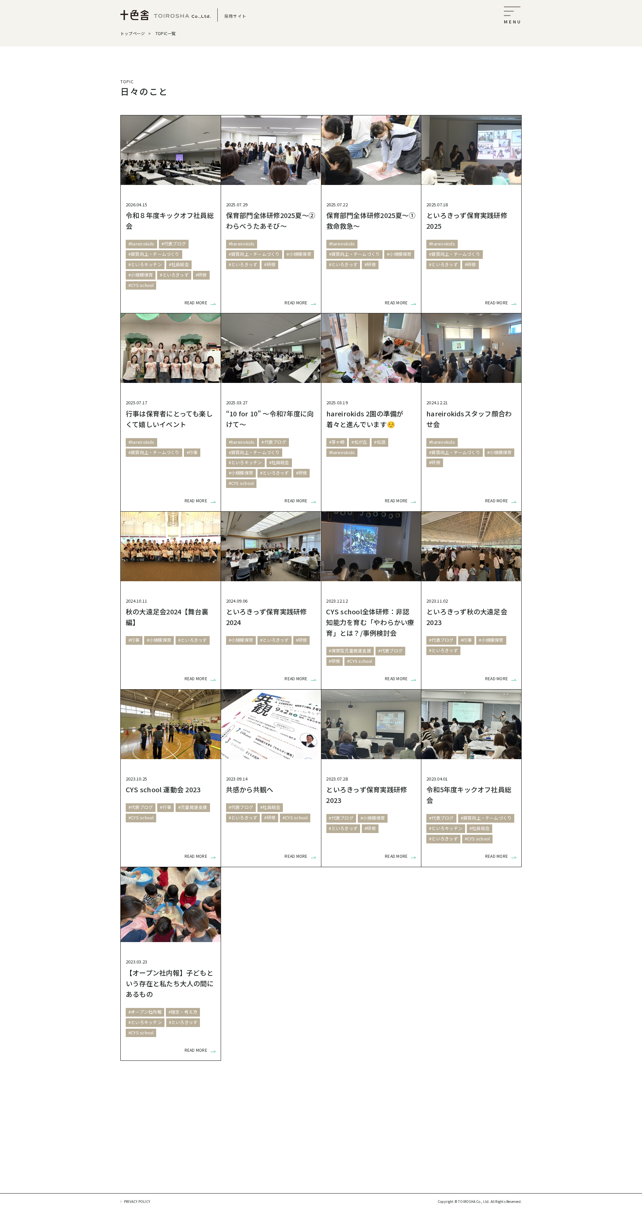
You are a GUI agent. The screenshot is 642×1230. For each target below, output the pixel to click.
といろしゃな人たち (421, 1160)
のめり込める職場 (488, 1160)
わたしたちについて (354, 1160)
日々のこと (153, 1160)
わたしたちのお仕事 (220, 1160)
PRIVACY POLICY (137, 1201)
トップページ (132, 33)
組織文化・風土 (287, 1160)
